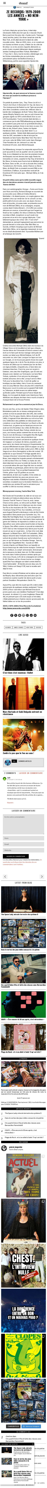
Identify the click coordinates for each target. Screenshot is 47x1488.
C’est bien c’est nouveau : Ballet (18, 672)
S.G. (20, 7)
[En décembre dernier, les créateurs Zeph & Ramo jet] (23, 1401)
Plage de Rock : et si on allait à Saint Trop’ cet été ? (21, 1052)
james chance (19, 627)
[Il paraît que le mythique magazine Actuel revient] (23, 1176)
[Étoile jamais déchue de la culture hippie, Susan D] (23, 1221)
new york (29, 627)
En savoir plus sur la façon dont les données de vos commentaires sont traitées (22, 862)
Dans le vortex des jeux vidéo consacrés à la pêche (20, 950)
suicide (38, 627)
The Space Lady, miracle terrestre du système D (19, 914)
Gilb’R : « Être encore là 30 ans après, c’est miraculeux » (22, 1019)
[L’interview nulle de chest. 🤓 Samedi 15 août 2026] (23, 1266)
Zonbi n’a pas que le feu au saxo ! (18, 753)
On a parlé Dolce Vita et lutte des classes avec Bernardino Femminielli (23, 986)
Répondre (10, 803)
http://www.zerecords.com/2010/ (16, 608)
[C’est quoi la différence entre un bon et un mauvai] (23, 1311)
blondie (8, 627)
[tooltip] (11, 615)
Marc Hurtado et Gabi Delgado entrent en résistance (22, 713)
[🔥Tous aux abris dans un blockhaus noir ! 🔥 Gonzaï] (23, 1356)
